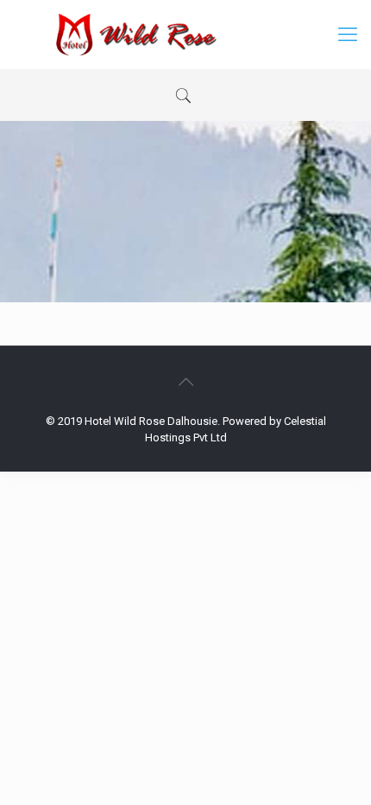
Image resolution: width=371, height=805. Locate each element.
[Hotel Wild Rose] (185, 34)
